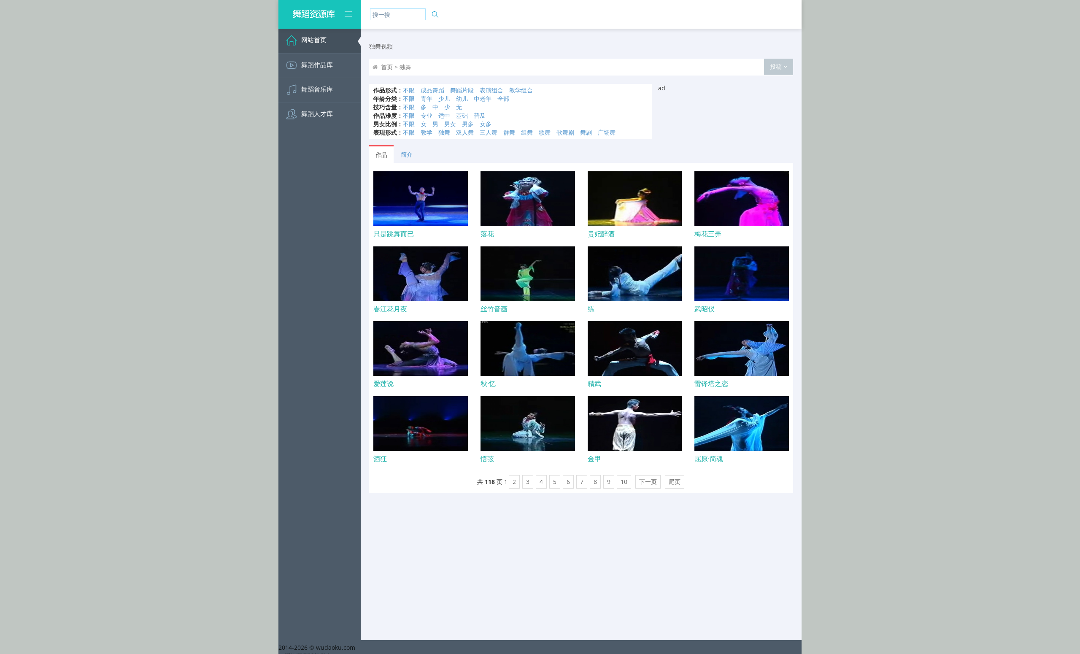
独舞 (444, 132)
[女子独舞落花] (528, 198)
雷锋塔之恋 (711, 383)
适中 (444, 115)
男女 (450, 124)
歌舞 (545, 132)
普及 (480, 115)
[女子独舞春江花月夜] (420, 273)
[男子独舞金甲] (635, 423)
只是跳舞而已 (393, 233)
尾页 (674, 482)
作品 (381, 155)
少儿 (444, 99)
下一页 (648, 482)
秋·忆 (488, 383)
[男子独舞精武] (635, 348)
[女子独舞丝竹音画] (528, 273)
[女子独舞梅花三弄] (741, 198)
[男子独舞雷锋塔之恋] (741, 348)
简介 (407, 154)
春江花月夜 (390, 308)
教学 (426, 132)
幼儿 (462, 99)
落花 (487, 233)
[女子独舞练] (635, 273)
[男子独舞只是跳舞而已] (420, 198)
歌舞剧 (565, 132)
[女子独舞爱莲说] (420, 348)
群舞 (509, 132)
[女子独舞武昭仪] (741, 273)
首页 (387, 67)
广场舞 (607, 132)
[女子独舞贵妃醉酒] (635, 198)
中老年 (482, 99)
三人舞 (488, 132)
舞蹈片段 (462, 90)
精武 (594, 383)
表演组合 (491, 90)
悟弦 (487, 458)
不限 (409, 90)
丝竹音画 (494, 308)
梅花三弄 (707, 233)
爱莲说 (383, 383)
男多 (468, 124)
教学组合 (521, 90)
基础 (462, 115)
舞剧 (586, 132)
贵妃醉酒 (601, 233)
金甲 (594, 458)
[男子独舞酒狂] (420, 423)
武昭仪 (704, 308)
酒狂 (380, 458)
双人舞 (465, 132)
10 (624, 482)
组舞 (527, 132)
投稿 (776, 66)
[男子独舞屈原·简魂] (741, 423)
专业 (426, 115)
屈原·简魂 (708, 458)
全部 (503, 99)
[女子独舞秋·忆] (528, 348)
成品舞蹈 (432, 90)
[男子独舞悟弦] (528, 423)
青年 (426, 99)
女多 (485, 124)
